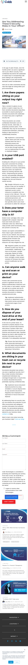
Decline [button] (17, 662)
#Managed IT (6, 541)
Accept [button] (11, 662)
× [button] (25, 649)
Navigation (13, 617)
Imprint (13, 636)
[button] (26, 1)
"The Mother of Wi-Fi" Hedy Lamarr (11, 599)
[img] (20, 61)
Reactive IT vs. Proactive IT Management (12, 565)
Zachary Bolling (6, 568)
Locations (13, 623)
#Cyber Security (15, 541)
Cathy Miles (7, 601)
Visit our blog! (19, 419)
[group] (14, 61)
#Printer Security (6, 32)
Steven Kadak (8, 29)
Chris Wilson (8, 532)
